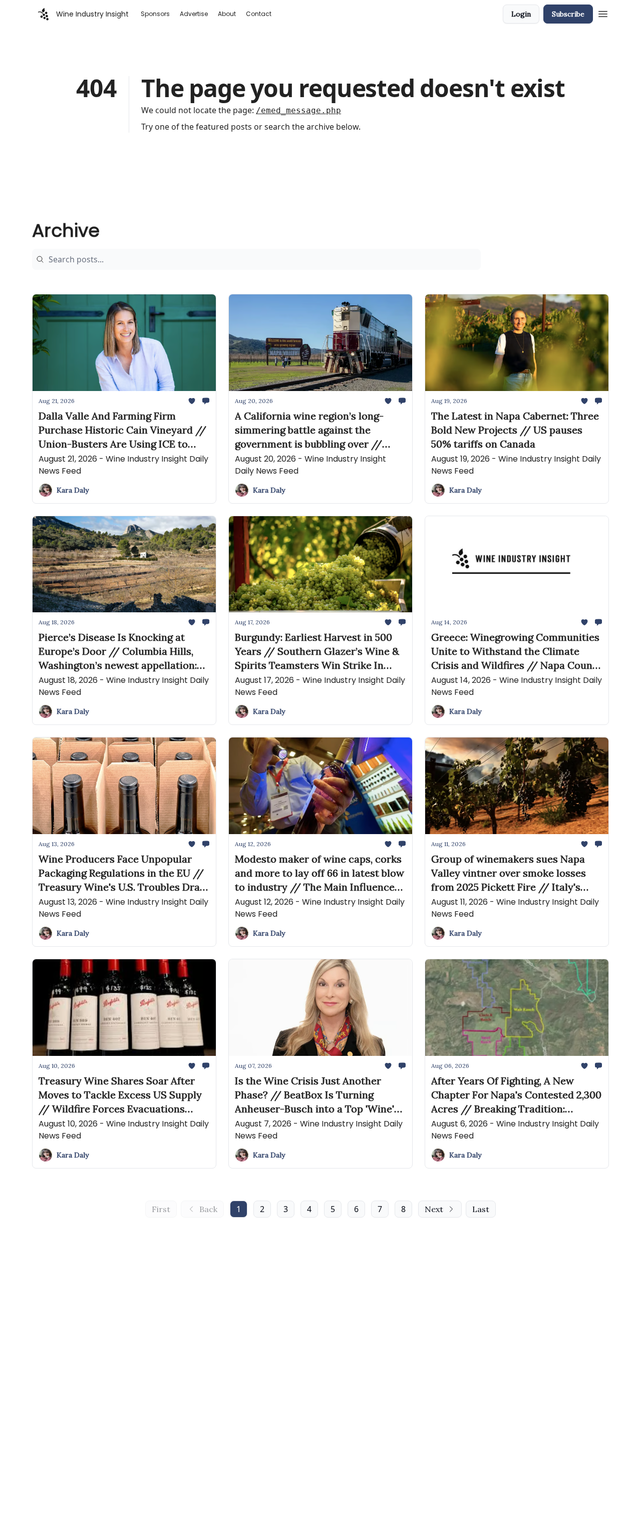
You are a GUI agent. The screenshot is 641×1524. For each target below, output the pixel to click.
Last (480, 1209)
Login (521, 14)
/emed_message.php (298, 110)
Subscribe (568, 14)
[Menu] (603, 12)
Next (434, 1209)
